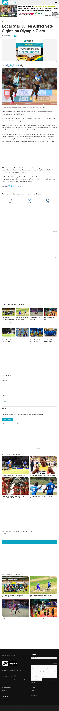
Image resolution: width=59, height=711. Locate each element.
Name (4, 395)
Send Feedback (34, 695)
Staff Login (33, 690)
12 (47, 671)
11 (43, 671)
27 (51, 676)
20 (51, 674)
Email (4, 401)
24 (40, 676)
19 (47, 674)
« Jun (32, 682)
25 (43, 676)
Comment (5, 380)
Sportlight (4, 22)
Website (4, 408)
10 (40, 671)
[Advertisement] (29, 155)
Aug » (35, 682)
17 (40, 674)
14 (55, 671)
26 (47, 676)
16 (36, 674)
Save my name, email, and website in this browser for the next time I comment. (23, 414)
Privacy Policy (5, 698)
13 (51, 671)
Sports (9, 22)
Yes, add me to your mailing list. (12, 423)
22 (32, 676)
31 (40, 679)
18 (43, 674)
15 (32, 674)
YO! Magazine (5, 690)
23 (36, 676)
